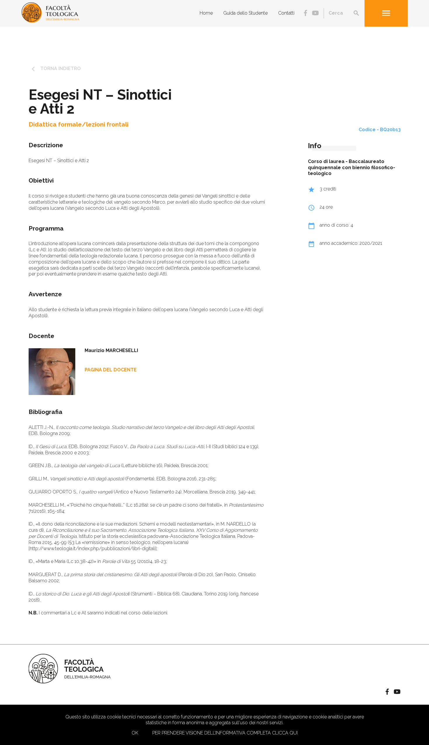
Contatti (286, 13)
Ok (135, 733)
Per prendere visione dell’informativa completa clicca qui (225, 733)
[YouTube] (315, 13)
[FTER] (50, 21)
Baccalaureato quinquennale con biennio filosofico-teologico (351, 167)
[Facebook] (305, 13)
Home (206, 13)
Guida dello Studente (245, 13)
